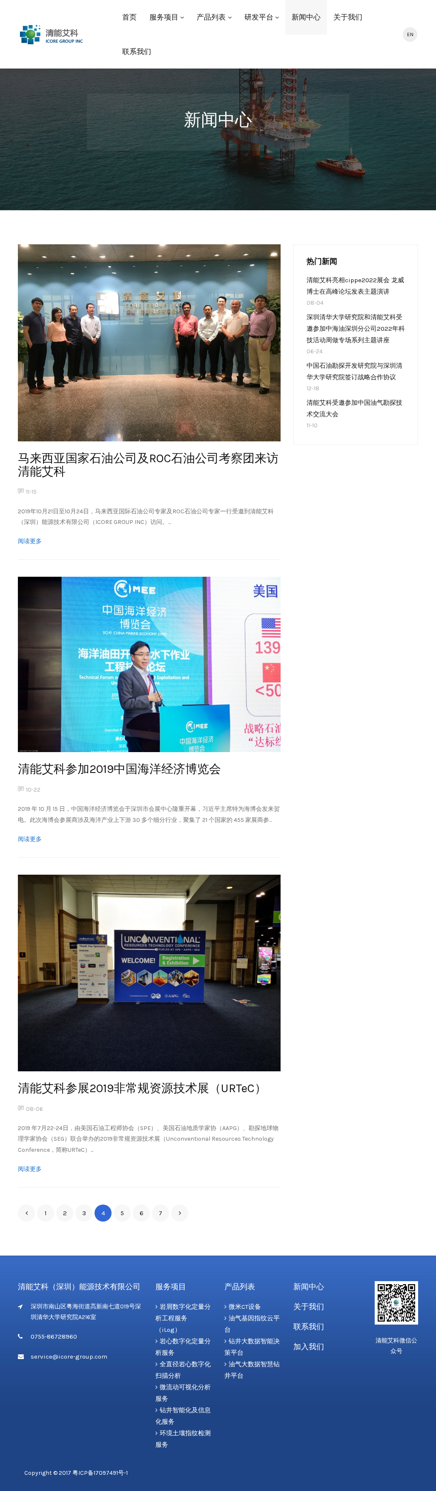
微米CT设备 (245, 1307)
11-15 (31, 491)
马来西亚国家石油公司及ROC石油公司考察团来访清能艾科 (148, 464)
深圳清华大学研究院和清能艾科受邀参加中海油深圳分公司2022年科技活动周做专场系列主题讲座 (356, 328)
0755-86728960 (54, 1336)
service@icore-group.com (69, 1356)
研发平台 (258, 17)
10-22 (33, 789)
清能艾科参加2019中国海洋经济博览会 (119, 769)
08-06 (34, 1109)
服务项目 (163, 17)
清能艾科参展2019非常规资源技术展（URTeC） (142, 1088)
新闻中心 (306, 17)
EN (410, 34)
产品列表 (211, 17)
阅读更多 (30, 541)
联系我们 (136, 51)
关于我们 (347, 17)
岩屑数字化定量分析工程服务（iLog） (183, 1318)
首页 (129, 17)
